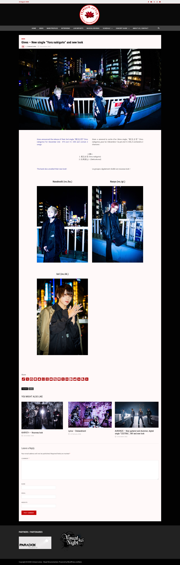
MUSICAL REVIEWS (93, 28)
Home (34, 28)
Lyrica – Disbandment (77, 431)
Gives (31, 389)
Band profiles (52, 28)
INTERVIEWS (65, 28)
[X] (154, 2)
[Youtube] (151, 2)
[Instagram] (157, 2)
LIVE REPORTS (78, 28)
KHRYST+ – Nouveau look (32, 432)
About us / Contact (140, 28)
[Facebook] (149, 2)
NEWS (41, 28)
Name (23, 484)
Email (23, 493)
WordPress (71, 562)
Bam (80, 562)
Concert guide (121, 28)
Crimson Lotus (31, 46)
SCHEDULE (106, 28)
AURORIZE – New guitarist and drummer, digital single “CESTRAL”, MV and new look (134, 432)
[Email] (160, 2)
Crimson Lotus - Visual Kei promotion (45, 562)
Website (24, 502)
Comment (25, 458)
